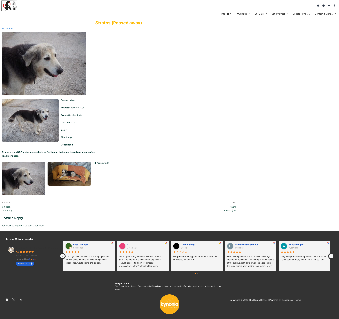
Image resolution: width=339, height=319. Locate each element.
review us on (23, 263)
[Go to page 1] (197, 273)
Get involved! (278, 13)
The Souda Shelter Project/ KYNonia (37, 248)
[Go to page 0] (195, 273)
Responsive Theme (291, 300)
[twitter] (13, 300)
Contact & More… (324, 13)
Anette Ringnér (296, 244)
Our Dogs (242, 13)
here (16, 155)
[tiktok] (334, 5)
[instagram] (323, 5)
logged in (19, 225)
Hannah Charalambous (246, 244)
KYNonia (155, 286)
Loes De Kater (80, 244)
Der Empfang (188, 244)
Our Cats (259, 13)
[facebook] (318, 5)
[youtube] (329, 5)
